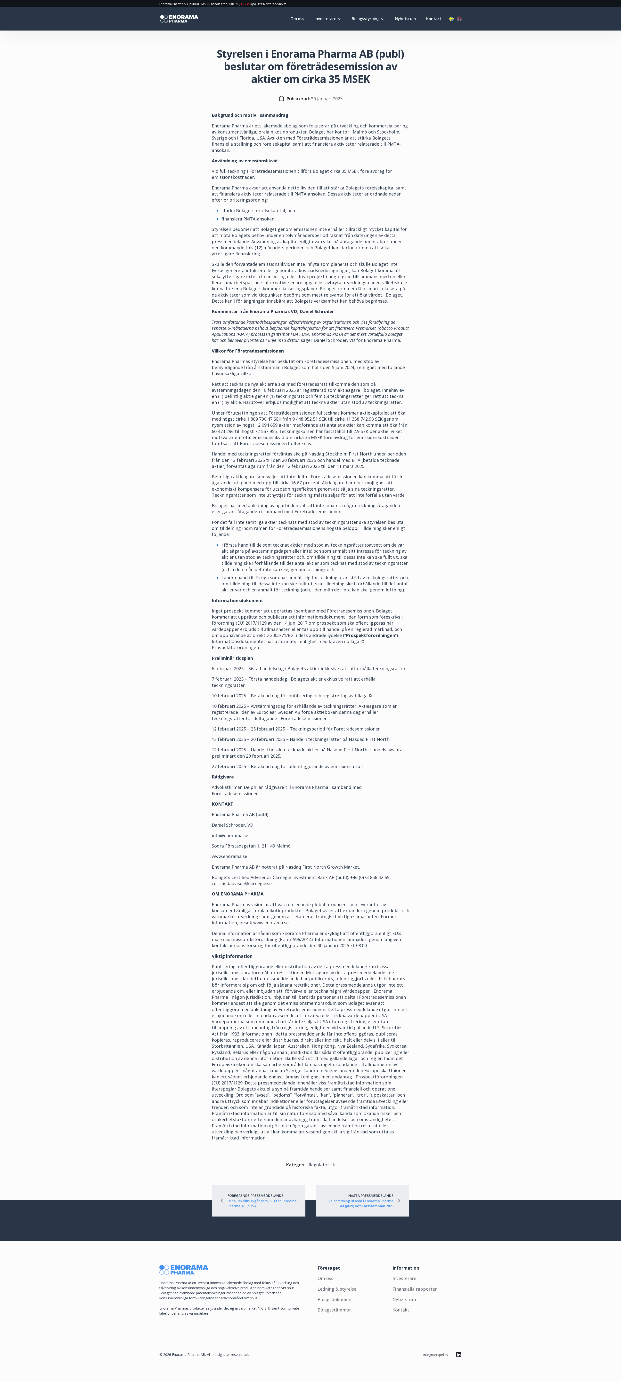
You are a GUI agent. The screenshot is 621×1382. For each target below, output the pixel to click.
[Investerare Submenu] (338, 19)
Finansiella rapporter (414, 1289)
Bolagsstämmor (334, 1310)
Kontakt (433, 19)
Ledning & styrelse (337, 1289)
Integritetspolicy (435, 1354)
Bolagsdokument (335, 1299)
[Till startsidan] (178, 19)
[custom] (459, 1355)
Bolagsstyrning (366, 19)
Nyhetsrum (405, 19)
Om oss (297, 19)
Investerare (325, 19)
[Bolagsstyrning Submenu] (382, 19)
